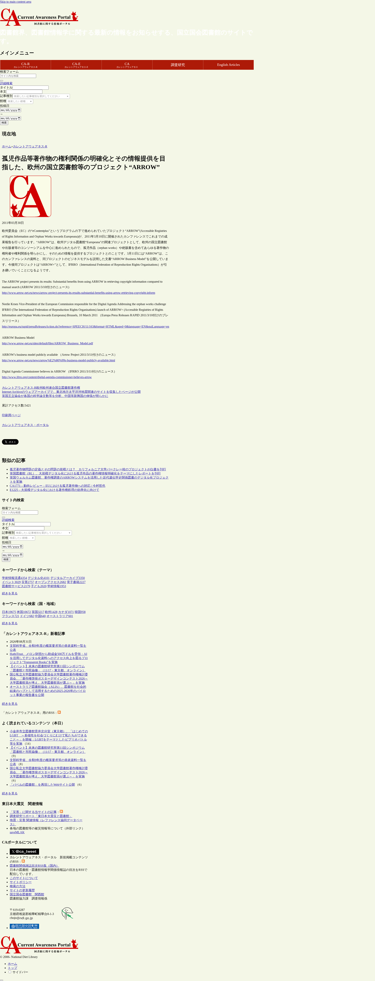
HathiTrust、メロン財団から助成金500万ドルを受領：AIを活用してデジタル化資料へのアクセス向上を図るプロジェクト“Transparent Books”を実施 (49, 658)
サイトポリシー (21, 882)
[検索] (1, 80)
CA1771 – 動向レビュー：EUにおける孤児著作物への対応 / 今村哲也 (57, 485)
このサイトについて (24, 878)
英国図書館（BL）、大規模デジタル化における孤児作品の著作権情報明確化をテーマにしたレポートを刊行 (85, 473)
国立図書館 (63, 387)
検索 (4, 122)
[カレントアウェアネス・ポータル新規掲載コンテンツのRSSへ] (23, 861)
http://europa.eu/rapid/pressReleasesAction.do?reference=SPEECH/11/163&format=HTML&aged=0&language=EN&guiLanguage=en (85, 326)
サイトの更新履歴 (22, 890)
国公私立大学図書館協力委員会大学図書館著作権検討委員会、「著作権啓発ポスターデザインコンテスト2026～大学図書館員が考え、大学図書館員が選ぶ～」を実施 (49, 678)
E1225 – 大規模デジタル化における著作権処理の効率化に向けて (54, 489)
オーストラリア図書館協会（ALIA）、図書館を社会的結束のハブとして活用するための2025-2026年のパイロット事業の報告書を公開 (48, 691)
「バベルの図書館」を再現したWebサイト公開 (42, 784)
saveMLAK (17, 832)
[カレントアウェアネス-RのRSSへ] (59, 712)
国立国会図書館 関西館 (27, 894)
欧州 (39, 387)
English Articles (228, 65)
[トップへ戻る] (1, 980)
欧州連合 (49, 387)
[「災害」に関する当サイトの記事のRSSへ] (61, 812)
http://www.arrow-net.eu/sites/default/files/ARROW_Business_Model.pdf (47, 343)
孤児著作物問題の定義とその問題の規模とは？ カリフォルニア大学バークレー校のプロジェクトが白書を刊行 (88, 469)
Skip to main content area (15, 1)
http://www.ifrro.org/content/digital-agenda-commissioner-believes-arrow (47, 377)
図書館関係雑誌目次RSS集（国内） (34, 865)
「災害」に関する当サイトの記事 (33, 812)
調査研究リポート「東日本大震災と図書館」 (41, 816)
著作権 (75, 387)
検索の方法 (17, 886)
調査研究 (178, 65)
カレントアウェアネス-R (19, 387)
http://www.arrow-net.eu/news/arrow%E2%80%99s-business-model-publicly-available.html (58, 360)
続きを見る (10, 593)
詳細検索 (6, 83)
